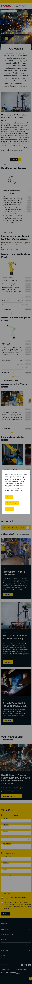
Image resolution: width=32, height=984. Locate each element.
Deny (8, 497)
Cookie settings (11, 503)
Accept (9, 509)
